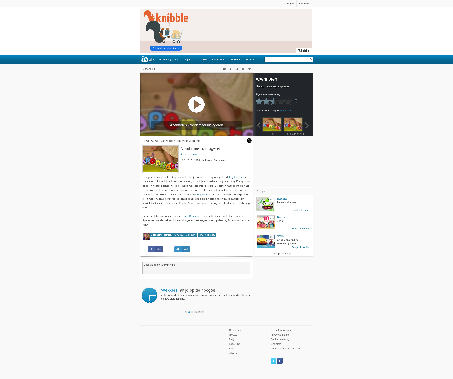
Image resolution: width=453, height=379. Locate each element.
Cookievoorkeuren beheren (286, 348)
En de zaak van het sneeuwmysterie (288, 241)
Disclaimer (276, 344)
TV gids (187, 59)
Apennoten (188, 154)
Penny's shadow (286, 202)
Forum (250, 59)
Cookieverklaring (280, 339)
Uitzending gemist (169, 59)
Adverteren (235, 353)
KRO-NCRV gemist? (185, 235)
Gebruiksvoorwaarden (283, 330)
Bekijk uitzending (301, 210)
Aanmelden (304, 3)
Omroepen (235, 330)
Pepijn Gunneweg (191, 216)
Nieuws (233, 334)
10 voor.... (282, 217)
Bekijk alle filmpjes (283, 253)
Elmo (280, 220)
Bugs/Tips (234, 344)
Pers (231, 348)
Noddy (280, 235)
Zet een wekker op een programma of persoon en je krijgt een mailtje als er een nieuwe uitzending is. (206, 294)
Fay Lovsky (235, 177)
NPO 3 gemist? (206, 235)
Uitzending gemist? (161, 235)
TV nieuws (202, 59)
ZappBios (282, 198)
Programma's (219, 59)
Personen (236, 59)
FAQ (231, 339)
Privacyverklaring (280, 334)
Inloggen (289, 3)
